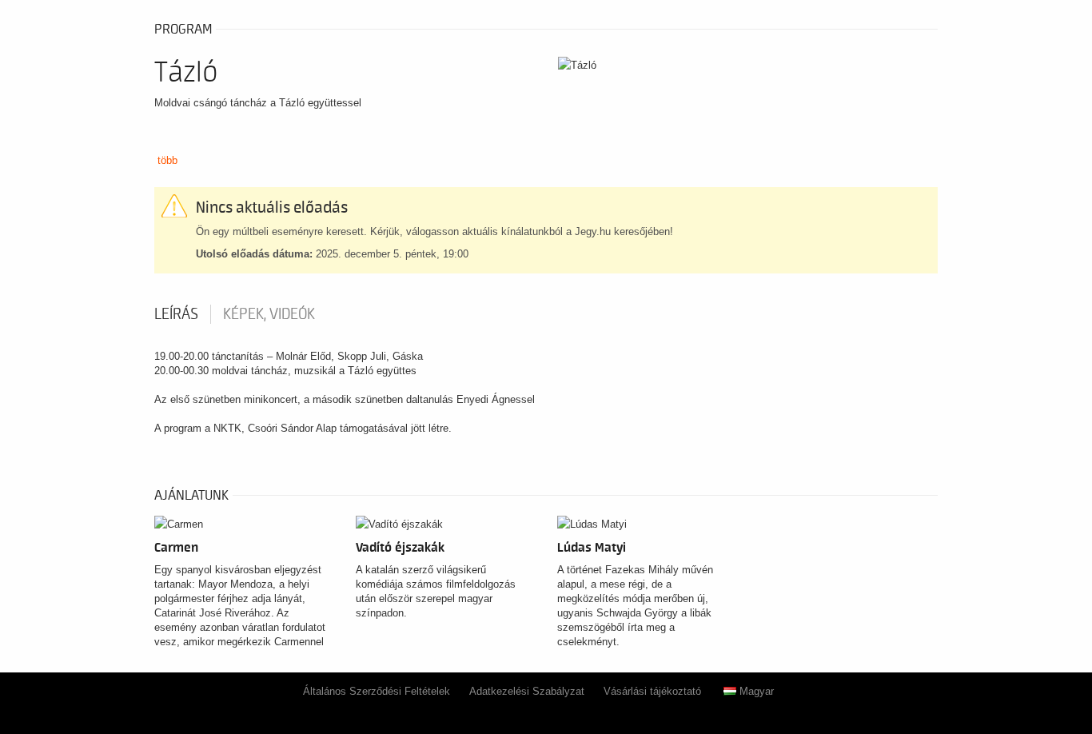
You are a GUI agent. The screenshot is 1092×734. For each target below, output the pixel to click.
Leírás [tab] (176, 314)
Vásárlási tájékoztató (652, 691)
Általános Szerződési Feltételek (376, 691)
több (167, 160)
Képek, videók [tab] (269, 314)
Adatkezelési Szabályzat (526, 691)
